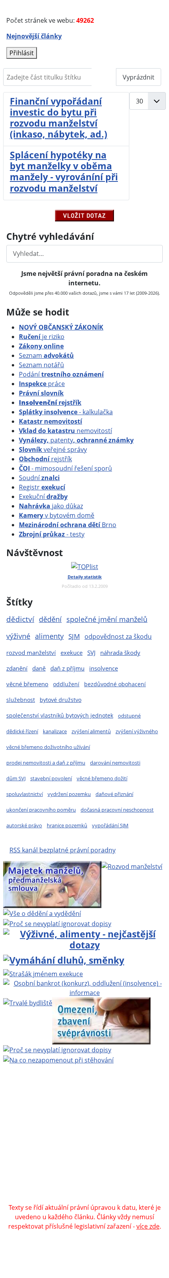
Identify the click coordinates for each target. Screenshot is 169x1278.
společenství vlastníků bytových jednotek (59, 715)
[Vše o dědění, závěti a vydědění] (42, 912)
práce (42, 383)
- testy (51, 534)
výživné (18, 636)
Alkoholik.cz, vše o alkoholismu (109, 1170)
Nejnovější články (34, 36)
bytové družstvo (60, 699)
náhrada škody (120, 652)
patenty (76, 440)
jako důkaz (51, 506)
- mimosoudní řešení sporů (65, 468)
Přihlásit (21, 53)
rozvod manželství (31, 653)
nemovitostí (65, 430)
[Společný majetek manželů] (52, 884)
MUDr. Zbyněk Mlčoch (42, 1113)
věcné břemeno (27, 684)
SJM (74, 636)
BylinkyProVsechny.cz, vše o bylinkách (62, 1188)
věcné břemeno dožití (102, 778)
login (117, 1151)
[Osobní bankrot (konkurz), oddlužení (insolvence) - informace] (84, 987)
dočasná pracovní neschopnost (117, 809)
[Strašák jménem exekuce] (43, 973)
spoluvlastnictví (24, 794)
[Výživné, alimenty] (84, 938)
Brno (67, 524)
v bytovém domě (56, 515)
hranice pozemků (67, 825)
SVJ (91, 652)
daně (39, 668)
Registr (42, 487)
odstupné (129, 715)
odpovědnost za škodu (118, 636)
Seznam (46, 355)
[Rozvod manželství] (131, 865)
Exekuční (43, 496)
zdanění (17, 668)
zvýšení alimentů (91, 731)
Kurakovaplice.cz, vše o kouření (82, 1179)
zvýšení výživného (137, 731)
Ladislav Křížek (128, 1132)
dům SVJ (16, 778)
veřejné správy (53, 449)
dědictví (20, 619)
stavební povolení (51, 778)
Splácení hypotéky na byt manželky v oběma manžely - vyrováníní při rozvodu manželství (64, 171)
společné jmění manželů (106, 619)
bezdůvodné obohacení (115, 684)
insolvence (103, 668)
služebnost (20, 699)
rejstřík (50, 402)
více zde (148, 1226)
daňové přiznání (114, 794)
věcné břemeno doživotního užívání (48, 746)
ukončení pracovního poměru (41, 809)
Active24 (63, 1132)
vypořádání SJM (110, 825)
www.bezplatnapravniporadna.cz (57, 1104)
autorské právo (24, 825)
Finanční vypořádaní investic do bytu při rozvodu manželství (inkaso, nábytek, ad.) (58, 117)
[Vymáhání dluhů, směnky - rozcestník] (63, 959)
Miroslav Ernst (122, 1141)
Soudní (39, 477)
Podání (61, 374)
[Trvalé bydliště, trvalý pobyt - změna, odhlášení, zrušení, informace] (27, 1002)
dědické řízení (22, 731)
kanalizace (55, 731)
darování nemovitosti (115, 762)
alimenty (49, 636)
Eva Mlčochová (137, 1113)
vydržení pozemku (69, 794)
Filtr (104, 77)
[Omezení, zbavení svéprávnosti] (101, 1020)
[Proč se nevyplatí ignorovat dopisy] (57, 1049)
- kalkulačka (66, 412)
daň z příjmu (67, 668)
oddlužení (66, 684)
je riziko (41, 336)
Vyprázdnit (138, 77)
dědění (50, 619)
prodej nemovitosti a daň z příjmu (45, 762)
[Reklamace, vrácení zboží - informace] (57, 923)
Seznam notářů (41, 365)
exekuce (72, 652)
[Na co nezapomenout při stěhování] (58, 1059)
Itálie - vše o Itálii (120, 1198)
